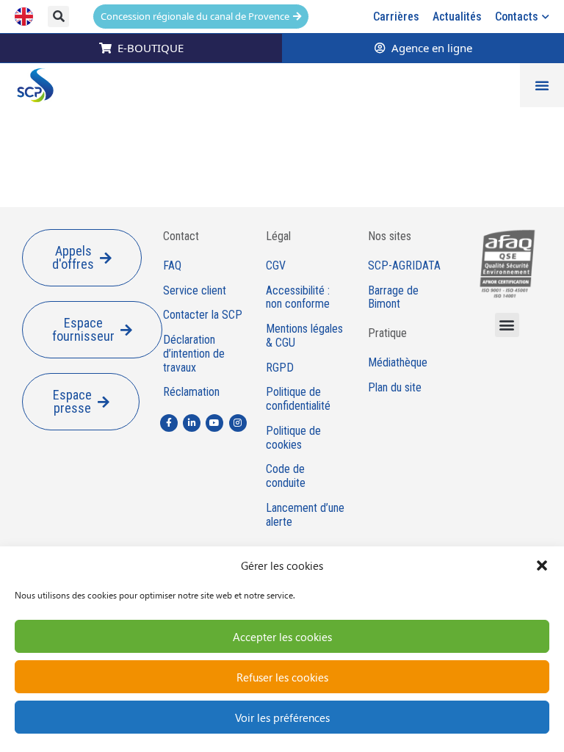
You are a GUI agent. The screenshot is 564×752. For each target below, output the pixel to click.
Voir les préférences (282, 717)
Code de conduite (286, 476)
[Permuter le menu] (542, 85)
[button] (542, 565)
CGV (276, 265)
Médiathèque (397, 362)
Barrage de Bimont (393, 297)
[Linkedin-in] (191, 423)
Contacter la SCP (202, 315)
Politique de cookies (293, 438)
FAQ (172, 265)
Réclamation (191, 392)
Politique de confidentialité (298, 399)
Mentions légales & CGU (304, 336)
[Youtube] (214, 423)
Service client (194, 290)
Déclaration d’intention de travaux (194, 354)
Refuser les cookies (282, 677)
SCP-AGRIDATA (404, 265)
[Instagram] (238, 423)
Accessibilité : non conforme (298, 297)
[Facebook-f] (169, 423)
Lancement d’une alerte (305, 515)
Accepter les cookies (282, 636)
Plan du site (395, 387)
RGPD (280, 368)
